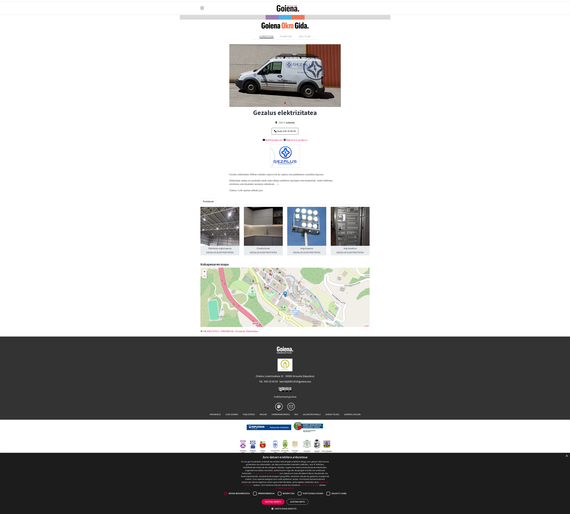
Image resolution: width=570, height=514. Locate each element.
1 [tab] (285, 103)
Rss (296, 414)
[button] (285, 508)
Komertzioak (266, 36)
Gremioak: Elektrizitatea (247, 331)
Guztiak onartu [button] (273, 501)
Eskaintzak (286, 36)
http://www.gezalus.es (297, 139)
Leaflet (366, 325)
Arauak (263, 414)
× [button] (567, 456)
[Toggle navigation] (202, 8)
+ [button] (204, 271)
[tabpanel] (285, 75)
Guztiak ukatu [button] (297, 501)
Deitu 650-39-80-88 (286, 131)
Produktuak (208, 201)
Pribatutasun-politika (285, 488)
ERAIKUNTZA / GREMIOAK (218, 331)
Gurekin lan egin (352, 414)
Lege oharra (232, 414)
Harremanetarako (281, 414)
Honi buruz (215, 414)
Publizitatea (249, 414)
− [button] (204, 276)
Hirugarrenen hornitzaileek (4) (265, 473)
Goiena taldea (332, 414)
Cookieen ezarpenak (310, 485)
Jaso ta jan (305, 36)
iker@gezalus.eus (274, 139)
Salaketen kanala (312, 414)
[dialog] (285, 483)
